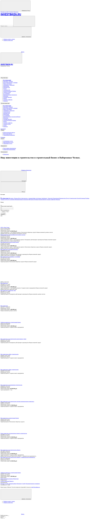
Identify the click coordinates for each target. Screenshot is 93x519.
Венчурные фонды (7, 133)
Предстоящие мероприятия (9, 148)
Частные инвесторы (5, 103)
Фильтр (23, 191)
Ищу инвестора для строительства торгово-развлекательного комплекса (17, 401)
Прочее (5, 98)
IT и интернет (6, 93)
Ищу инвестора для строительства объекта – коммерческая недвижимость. (18, 457)
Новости (11, 481)
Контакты (16, 11)
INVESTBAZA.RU (11, 14)
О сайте (23, 483)
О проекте (11, 11)
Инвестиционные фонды (9, 132)
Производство (6, 87)
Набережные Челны (26, 10)
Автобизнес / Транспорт (9, 85)
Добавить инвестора (8, 40)
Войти (22, 51)
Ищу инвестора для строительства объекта (10, 450)
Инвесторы (16, 478)
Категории (24, 180)
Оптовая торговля (7, 97)
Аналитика (3, 128)
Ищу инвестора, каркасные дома (8, 290)
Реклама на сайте (5, 11)
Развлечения (6, 86)
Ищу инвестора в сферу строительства (9, 354)
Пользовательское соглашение (33, 483)
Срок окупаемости (5, 210)
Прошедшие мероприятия (9, 149)
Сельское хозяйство (7, 99)
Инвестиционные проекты (7, 478)
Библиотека (6, 154)
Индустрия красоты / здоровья (10, 82)
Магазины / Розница (8, 81)
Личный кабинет (13, 483)
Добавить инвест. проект (9, 39)
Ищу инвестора (4, 77)
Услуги (5, 88)
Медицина (5, 96)
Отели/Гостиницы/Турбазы (9, 91)
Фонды (2, 130)
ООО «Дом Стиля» (5, 227)
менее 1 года (5, 211)
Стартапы (3, 137)
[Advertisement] (46, 271)
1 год (3, 213)
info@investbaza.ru (35, 487)
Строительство (6, 89)
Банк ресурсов (4, 151)
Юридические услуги (8, 142)
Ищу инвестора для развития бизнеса (9, 249)
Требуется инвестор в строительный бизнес (11, 322)
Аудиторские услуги (8, 141)
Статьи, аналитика (5, 481)
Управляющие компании (9, 135)
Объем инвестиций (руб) (6, 206)
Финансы (5, 100)
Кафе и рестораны (7, 83)
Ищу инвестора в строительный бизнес (10, 242)
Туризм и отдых (7, 92)
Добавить (26, 170)
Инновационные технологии (10, 94)
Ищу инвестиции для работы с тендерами (10, 256)
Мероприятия (4, 145)
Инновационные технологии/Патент (11, 116)
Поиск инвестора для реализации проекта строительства (14, 433)
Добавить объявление (26, 36)
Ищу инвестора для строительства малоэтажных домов (13, 339)
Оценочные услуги (7, 143)
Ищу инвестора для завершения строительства (11, 385)
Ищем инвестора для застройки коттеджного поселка (13, 234)
